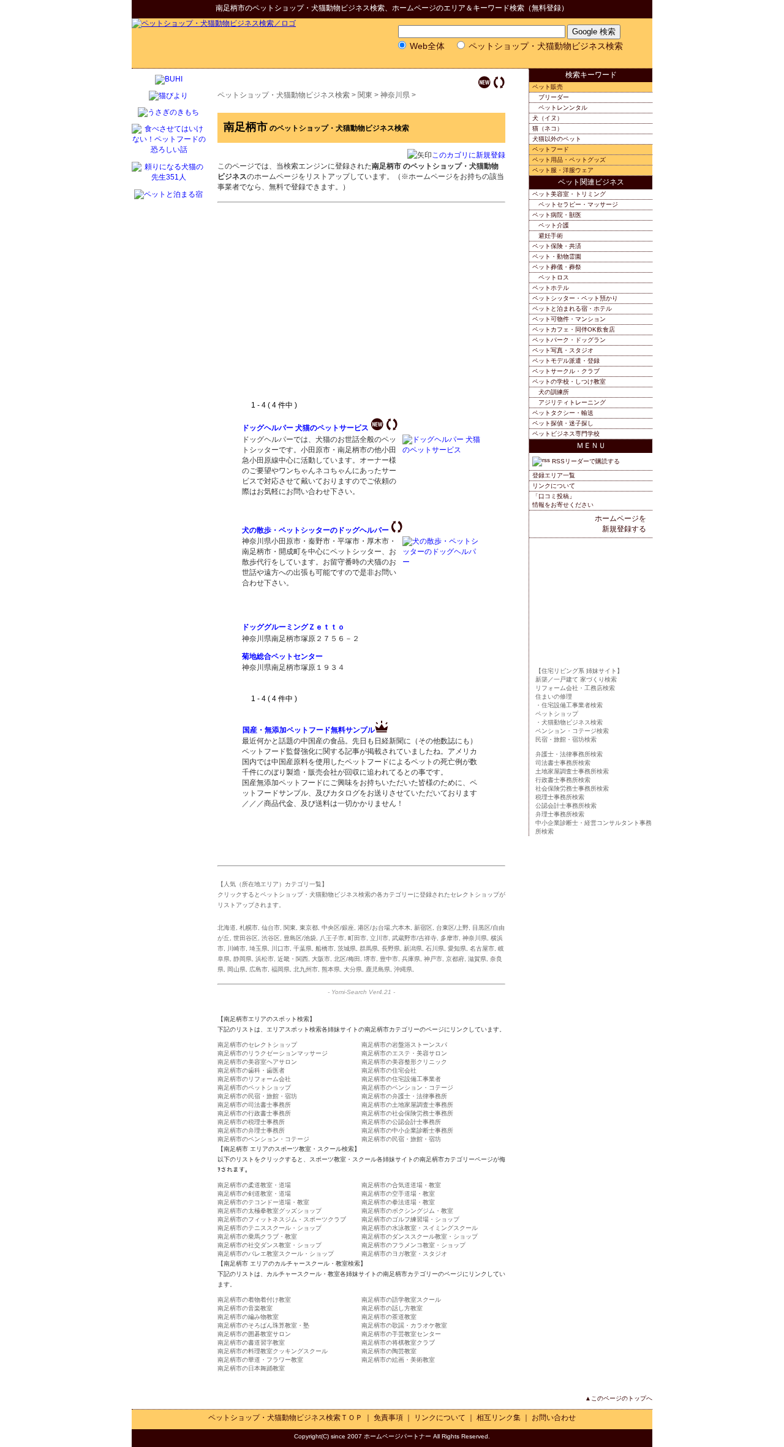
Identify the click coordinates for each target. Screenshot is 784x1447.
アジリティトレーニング (572, 402)
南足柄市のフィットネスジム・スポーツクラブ (281, 1219)
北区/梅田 (347, 958)
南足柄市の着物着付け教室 (254, 1299)
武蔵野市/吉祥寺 (414, 938)
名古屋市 (482, 948)
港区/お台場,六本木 (384, 927)
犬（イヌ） (547, 118)
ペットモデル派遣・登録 (566, 360)
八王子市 (332, 938)
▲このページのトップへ (618, 1398)
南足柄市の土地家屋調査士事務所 (407, 1104)
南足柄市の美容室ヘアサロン (257, 1061)
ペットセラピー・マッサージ (578, 204)
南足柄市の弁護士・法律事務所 (404, 1096)
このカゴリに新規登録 (468, 155)
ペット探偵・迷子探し (563, 423)
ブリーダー (553, 97)
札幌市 (248, 927)
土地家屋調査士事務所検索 (572, 771)
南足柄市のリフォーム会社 (254, 1079)
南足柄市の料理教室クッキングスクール (272, 1351)
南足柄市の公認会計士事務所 (401, 1121)
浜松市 (264, 958)
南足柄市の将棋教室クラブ (398, 1342)
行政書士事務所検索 (562, 780)
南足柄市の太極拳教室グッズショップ (269, 1210)
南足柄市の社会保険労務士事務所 (407, 1113)
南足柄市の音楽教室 (245, 1308)
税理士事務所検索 (559, 797)
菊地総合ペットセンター (282, 656)
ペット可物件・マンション (569, 319)
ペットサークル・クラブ (566, 371)
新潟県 (413, 948)
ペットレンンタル (562, 107)
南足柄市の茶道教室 (389, 1316)
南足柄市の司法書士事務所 (254, 1104)
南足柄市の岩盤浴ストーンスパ (404, 1044)
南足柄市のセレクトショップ (257, 1044)
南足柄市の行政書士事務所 (254, 1113)
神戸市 (433, 958)
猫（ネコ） (547, 128)
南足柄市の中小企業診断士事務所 (407, 1130)
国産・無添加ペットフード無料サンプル (309, 730)
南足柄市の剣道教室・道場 (254, 1193)
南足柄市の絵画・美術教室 (398, 1359)
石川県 (435, 948)
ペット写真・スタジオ (563, 350)
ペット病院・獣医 (556, 214)
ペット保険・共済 (556, 246)
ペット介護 (553, 225)
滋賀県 (477, 958)
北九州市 (305, 969)
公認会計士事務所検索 (566, 805)
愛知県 (457, 948)
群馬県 (369, 948)
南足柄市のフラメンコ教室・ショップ (413, 1245)
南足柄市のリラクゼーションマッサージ (272, 1053)
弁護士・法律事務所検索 (569, 754)
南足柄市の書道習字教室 (251, 1342)
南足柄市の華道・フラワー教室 (260, 1359)
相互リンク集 (499, 1417)
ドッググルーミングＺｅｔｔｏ (293, 627)
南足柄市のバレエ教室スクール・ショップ (275, 1253)
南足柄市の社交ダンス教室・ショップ (269, 1245)
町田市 (357, 938)
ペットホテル (550, 287)
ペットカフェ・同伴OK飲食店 (573, 329)
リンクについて (553, 485)
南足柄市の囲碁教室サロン (254, 1334)
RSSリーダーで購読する (585, 461)
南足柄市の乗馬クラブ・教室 (257, 1236)
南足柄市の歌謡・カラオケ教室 (404, 1325)
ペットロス (553, 277)
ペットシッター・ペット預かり (575, 298)
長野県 (391, 948)
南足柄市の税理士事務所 (251, 1121)
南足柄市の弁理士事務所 (251, 1130)
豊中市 (389, 958)
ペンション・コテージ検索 (572, 730)
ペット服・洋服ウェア (563, 170)
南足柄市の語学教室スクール (401, 1299)
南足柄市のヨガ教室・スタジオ (404, 1253)
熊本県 (331, 969)
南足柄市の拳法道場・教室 (398, 1202)
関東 (365, 95)
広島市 (258, 969)
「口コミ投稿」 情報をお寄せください (563, 500)
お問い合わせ (554, 1417)
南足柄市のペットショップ (254, 1087)
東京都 (309, 927)
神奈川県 (395, 95)
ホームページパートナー (397, 1436)
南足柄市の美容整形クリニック (404, 1061)
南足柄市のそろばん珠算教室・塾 (263, 1325)
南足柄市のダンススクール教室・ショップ (419, 1236)
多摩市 (449, 938)
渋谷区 (271, 938)
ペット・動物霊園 (556, 256)
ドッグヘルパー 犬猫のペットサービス (305, 427)
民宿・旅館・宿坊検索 (566, 739)
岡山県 (236, 969)
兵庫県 (411, 958)
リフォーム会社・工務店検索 (575, 688)
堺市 (370, 958)
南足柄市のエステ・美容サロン (404, 1053)
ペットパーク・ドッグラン (569, 339)
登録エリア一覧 (553, 475)
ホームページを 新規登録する (620, 523)
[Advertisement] (345, 308)
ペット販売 (547, 86)
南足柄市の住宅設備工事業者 (401, 1079)
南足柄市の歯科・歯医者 (251, 1070)
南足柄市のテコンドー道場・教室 (263, 1202)
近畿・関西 (292, 958)
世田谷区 (245, 938)
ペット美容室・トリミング (569, 194)
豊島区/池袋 (300, 938)
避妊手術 (550, 235)
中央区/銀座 (338, 927)
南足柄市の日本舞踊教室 (251, 1368)
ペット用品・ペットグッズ (569, 159)
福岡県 (280, 969)
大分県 (353, 969)
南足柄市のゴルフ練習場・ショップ (410, 1219)
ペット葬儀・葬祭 (556, 267)
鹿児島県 (378, 969)
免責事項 (388, 1417)
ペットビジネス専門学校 (566, 433)
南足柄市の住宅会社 (389, 1070)
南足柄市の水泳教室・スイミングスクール (419, 1228)
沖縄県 (403, 969)
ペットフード (550, 149)
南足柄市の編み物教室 (248, 1316)
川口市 (280, 948)
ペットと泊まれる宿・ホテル (572, 308)
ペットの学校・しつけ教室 (569, 381)
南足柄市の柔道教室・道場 (254, 1185)
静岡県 (242, 958)
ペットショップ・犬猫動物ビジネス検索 (318, 8)
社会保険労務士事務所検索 (572, 788)
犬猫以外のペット (556, 138)
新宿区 (423, 927)
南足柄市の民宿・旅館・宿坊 (257, 1096)
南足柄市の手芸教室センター (401, 1334)
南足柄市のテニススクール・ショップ (269, 1228)
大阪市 (321, 958)
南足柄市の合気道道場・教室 (401, 1185)
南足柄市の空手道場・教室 (398, 1193)
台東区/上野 (452, 927)
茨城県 (346, 948)
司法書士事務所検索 (562, 762)
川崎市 (236, 948)
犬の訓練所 (553, 392)
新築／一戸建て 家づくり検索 (576, 679)
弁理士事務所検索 (559, 814)
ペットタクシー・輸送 (563, 412)
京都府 (455, 958)
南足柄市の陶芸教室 (389, 1351)
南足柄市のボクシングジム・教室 (407, 1210)
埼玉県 (258, 948)
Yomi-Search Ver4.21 (361, 992)
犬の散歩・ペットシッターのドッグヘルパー (315, 530)
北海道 (226, 927)
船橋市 (324, 948)
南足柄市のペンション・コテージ (407, 1087)
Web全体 (427, 46)
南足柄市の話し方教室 (392, 1308)
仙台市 (271, 927)
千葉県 (302, 948)
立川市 (379, 938)
